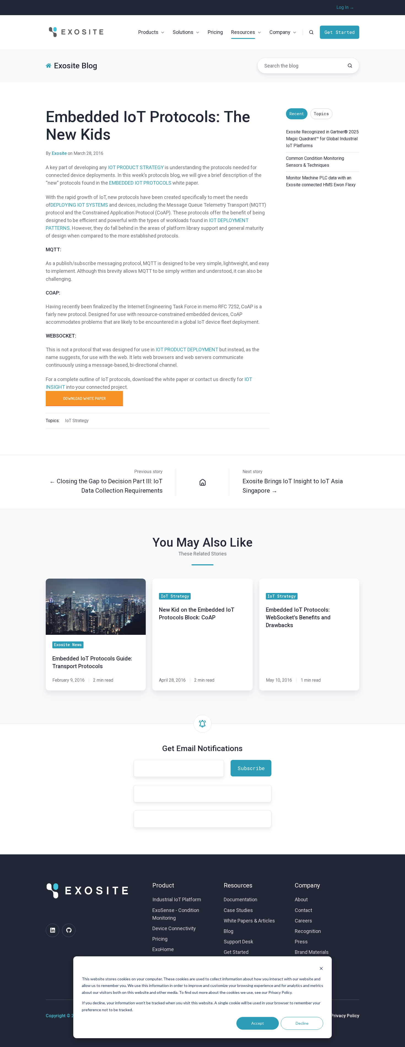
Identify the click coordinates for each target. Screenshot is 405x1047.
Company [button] (279, 32)
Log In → (345, 7)
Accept (257, 1023)
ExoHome (163, 949)
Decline (302, 1023)
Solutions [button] (183, 32)
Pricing (215, 32)
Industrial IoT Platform (176, 899)
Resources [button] (243, 32)
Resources (238, 885)
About (301, 899)
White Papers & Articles (249, 921)
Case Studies (238, 910)
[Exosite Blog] (202, 482)
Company (307, 885)
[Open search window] (311, 32)
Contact (303, 910)
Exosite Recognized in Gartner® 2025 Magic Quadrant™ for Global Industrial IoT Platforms (322, 138)
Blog (228, 931)
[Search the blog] (350, 65)
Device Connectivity (174, 928)
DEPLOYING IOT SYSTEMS (79, 205)
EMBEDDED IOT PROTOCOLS (140, 183)
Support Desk (238, 942)
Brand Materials (312, 952)
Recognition (308, 931)
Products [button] (148, 32)
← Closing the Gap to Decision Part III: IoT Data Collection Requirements (106, 486)
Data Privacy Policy (339, 1015)
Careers (303, 921)
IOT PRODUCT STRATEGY (136, 167)
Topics (321, 113)
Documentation (240, 899)
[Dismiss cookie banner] (321, 968)
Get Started (340, 32)
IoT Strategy (77, 420)
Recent (296, 113)
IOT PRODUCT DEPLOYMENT (187, 349)
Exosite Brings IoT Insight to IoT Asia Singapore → (292, 486)
